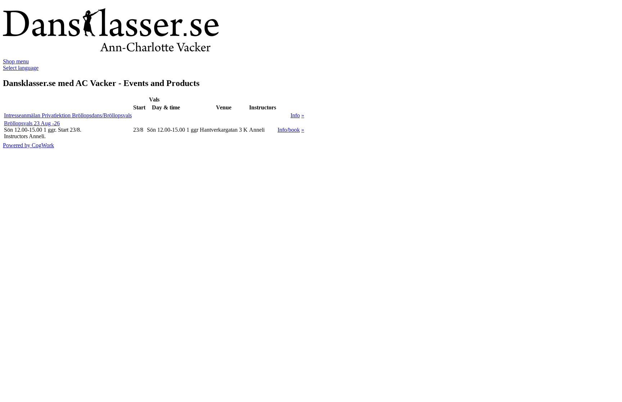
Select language (21, 68)
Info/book (289, 130)
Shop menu (16, 61)
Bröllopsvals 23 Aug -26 (32, 123)
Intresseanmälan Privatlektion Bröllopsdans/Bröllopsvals (68, 115)
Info (295, 115)
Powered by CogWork (28, 145)
